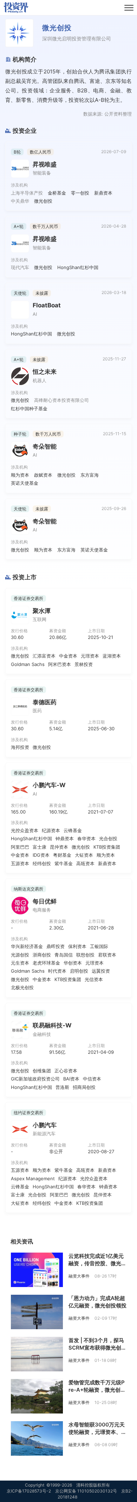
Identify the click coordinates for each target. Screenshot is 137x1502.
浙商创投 (42, 955)
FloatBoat (47, 305)
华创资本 (73, 963)
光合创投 (108, 838)
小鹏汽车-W (49, 785)
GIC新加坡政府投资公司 (35, 1079)
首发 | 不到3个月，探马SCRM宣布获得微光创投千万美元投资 (97, 1347)
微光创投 (43, 201)
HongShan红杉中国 (77, 267)
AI (35, 314)
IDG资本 (41, 855)
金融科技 (42, 1034)
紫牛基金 (63, 863)
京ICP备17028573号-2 (29, 1491)
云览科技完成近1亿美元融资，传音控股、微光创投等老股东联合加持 (97, 1263)
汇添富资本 (44, 656)
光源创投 (20, 955)
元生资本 (20, 963)
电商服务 (42, 910)
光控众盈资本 (24, 830)
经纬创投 (42, 863)
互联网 (39, 619)
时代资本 (57, 971)
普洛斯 (62, 1087)
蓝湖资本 (112, 656)
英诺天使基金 (24, 483)
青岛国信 (63, 955)
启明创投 (79, 971)
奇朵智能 (45, 446)
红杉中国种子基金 (29, 408)
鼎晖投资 (55, 946)
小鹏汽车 (45, 1125)
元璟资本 (90, 656)
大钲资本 (84, 855)
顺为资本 (20, 475)
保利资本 (77, 946)
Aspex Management (33, 1178)
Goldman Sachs (28, 664)
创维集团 (42, 1070)
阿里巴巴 (20, 847)
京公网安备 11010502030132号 (86, 1491)
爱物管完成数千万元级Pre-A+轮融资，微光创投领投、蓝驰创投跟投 (97, 1389)
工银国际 (99, 946)
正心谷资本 (65, 1070)
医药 (37, 710)
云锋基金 (73, 830)
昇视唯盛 (45, 164)
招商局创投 (84, 1087)
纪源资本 (51, 830)
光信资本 (94, 979)
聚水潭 (42, 610)
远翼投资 (101, 971)
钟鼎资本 (65, 838)
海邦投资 (20, 747)
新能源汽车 (44, 1133)
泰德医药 (45, 702)
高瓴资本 (85, 863)
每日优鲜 (45, 901)
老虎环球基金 (46, 963)
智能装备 (42, 173)
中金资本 (68, 656)
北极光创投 (22, 987)
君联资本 (107, 955)
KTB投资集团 (106, 847)
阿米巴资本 (59, 664)
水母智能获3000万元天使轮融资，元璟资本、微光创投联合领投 (97, 1432)
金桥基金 (57, 193)
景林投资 (83, 664)
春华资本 (86, 838)
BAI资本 (71, 1079)
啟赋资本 (43, 475)
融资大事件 (79, 1276)
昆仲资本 (59, 847)
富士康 (39, 847)
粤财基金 (62, 855)
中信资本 (92, 1079)
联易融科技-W (52, 1025)
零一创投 (80, 193)
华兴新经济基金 (27, 946)
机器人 (39, 380)
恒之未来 (45, 371)
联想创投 (85, 955)
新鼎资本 (103, 193)
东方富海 (89, 475)
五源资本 (20, 863)
